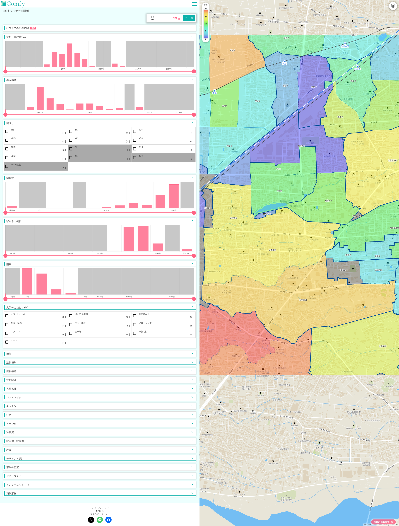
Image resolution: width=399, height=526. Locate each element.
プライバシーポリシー (99, 514)
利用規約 (99, 511)
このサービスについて (99, 508)
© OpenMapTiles (370, 525)
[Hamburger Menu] (194, 3)
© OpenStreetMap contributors (387, 525)
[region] (299, 263)
